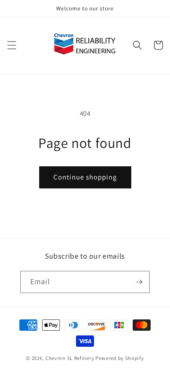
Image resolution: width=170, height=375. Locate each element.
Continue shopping (85, 176)
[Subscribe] (138, 282)
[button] (11, 45)
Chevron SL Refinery (69, 358)
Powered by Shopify (119, 358)
